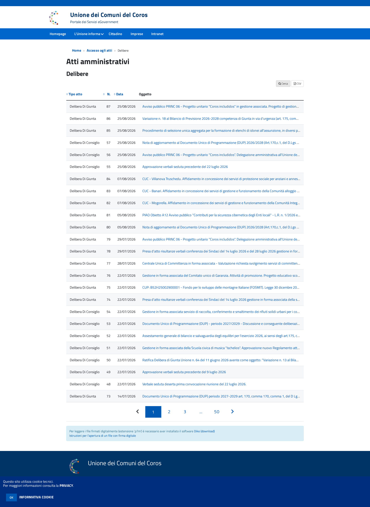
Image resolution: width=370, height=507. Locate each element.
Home (76, 50)
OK (11, 497)
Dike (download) (204, 431)
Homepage (58, 33)
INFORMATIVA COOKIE (36, 497)
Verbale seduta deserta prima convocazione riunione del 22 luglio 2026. (194, 384)
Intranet (157, 33)
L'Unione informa (87, 33)
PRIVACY (66, 485)
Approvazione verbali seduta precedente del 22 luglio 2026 (185, 166)
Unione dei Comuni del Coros (109, 18)
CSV (298, 83)
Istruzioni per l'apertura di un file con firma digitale (102, 435)
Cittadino (115, 33)
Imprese (137, 33)
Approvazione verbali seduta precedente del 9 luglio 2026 (184, 372)
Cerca (284, 83)
